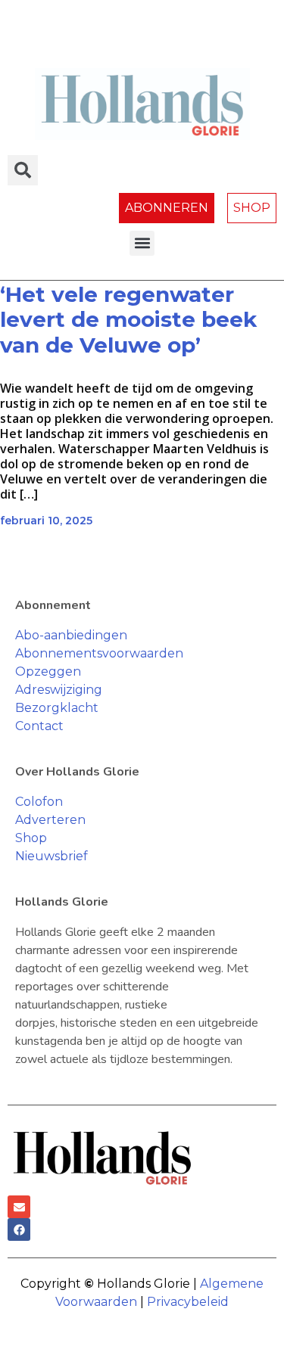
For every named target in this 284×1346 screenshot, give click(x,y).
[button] (142, 243)
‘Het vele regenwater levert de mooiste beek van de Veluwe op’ (128, 319)
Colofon (39, 801)
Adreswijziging (58, 689)
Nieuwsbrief (51, 856)
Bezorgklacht (56, 708)
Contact (39, 726)
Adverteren (50, 820)
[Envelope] (19, 1206)
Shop (31, 838)
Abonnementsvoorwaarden (99, 653)
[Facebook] (19, 1229)
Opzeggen (48, 671)
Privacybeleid (188, 1302)
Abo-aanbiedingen (71, 635)
